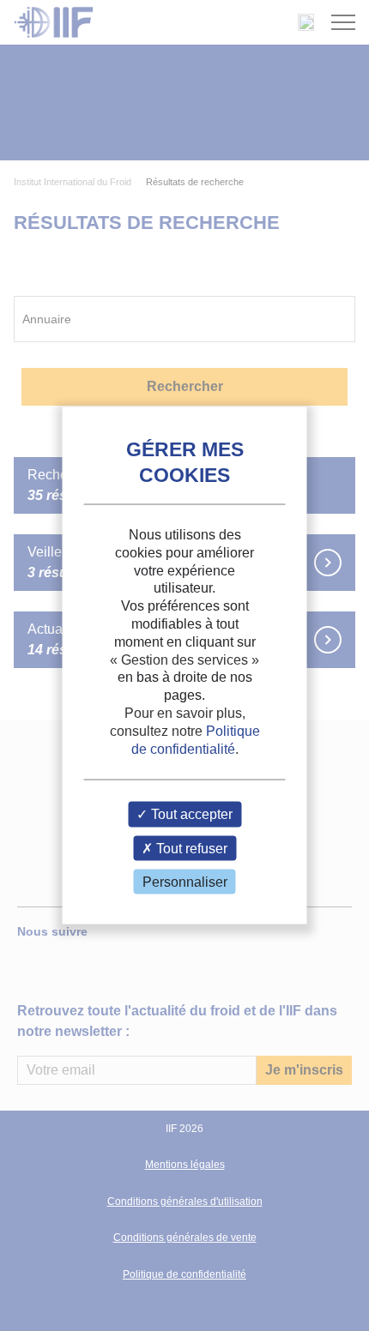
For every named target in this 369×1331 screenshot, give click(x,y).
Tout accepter (190, 814)
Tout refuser (190, 847)
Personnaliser (184, 881)
